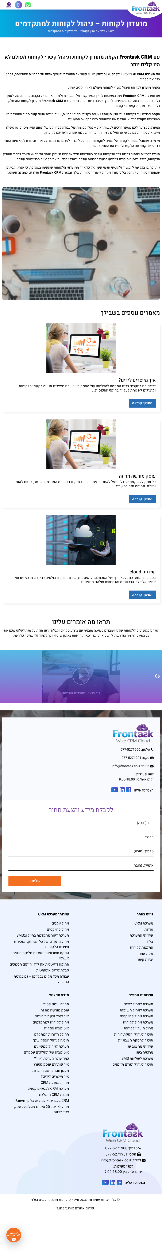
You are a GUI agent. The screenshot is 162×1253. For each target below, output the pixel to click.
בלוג (102, 31)
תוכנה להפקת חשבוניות (135, 1040)
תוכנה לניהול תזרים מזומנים (132, 1064)
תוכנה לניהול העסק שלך (51, 1040)
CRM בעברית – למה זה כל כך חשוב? (42, 1100)
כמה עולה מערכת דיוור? (51, 1058)
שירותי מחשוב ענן (140, 1046)
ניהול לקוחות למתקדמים (51, 1022)
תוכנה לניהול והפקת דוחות (133, 1034)
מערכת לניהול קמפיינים (51, 1046)
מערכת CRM (143, 923)
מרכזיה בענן (144, 1052)
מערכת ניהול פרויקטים (136, 1016)
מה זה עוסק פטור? (55, 1004)
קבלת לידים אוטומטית (52, 970)
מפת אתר (146, 953)
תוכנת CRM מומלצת (54, 1094)
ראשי (111, 31)
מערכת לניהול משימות (136, 1010)
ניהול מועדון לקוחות (138, 1028)
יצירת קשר (145, 959)
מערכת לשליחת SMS (137, 1058)
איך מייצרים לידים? (55, 1076)
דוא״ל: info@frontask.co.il (131, 766)
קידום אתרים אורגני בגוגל (75, 1208)
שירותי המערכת (141, 935)
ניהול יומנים (60, 923)
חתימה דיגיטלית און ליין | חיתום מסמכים (39, 964)
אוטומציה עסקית (56, 1028)
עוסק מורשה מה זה (55, 1010)
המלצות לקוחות (141, 947)
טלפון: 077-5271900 (135, 749)
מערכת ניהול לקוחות (138, 1022)
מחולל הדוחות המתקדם (51, 1034)
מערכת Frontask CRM (139, 74)
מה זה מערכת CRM (55, 1082)
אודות (148, 929)
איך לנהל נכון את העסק (52, 1016)
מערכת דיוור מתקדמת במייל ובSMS (42, 935)
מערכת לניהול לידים (138, 1004)
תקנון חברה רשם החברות (50, 1070)
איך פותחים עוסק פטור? (51, 1064)
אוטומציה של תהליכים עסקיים (46, 1052)
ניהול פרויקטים (58, 929)
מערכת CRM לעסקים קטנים (48, 1088)
